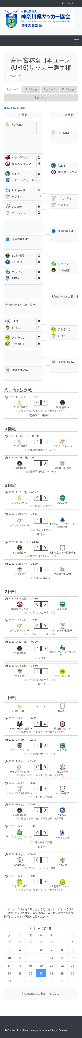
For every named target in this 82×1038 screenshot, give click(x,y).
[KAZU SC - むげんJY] (41, 862)
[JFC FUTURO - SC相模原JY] (41, 407)
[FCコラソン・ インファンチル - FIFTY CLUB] (41, 837)
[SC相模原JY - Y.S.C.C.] (41, 812)
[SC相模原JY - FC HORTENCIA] (41, 465)
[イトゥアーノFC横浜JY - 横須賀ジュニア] (41, 725)
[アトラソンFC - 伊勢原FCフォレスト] (41, 883)
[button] (77, 41)
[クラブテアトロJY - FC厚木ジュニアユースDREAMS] (41, 525)
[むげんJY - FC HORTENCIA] (41, 571)
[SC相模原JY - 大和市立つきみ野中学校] (41, 549)
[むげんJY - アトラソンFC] (41, 675)
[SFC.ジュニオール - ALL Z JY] (41, 747)
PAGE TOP (75, 1003)
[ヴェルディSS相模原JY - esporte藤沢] (41, 790)
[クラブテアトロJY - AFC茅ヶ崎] (41, 769)
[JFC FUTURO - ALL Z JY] (41, 500)
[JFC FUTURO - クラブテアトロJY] (41, 443)
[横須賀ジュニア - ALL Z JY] (41, 606)
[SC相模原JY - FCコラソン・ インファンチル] (41, 650)
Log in (70, 3)
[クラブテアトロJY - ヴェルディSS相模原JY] (41, 627)
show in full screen (14, 107)
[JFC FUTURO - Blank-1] (41, 708)
